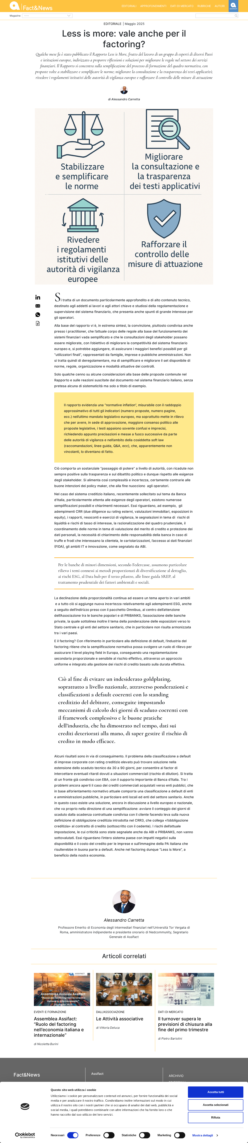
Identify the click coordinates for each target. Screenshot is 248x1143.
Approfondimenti (153, 6)
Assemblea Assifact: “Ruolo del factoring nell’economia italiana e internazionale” (59, 1027)
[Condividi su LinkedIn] (38, 297)
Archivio (176, 1076)
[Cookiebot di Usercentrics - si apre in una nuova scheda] (25, 1135)
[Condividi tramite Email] (38, 306)
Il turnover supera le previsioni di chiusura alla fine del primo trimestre (185, 1024)
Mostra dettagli (202, 1135)
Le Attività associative (119, 1019)
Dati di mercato (182, 6)
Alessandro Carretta (124, 920)
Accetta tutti (216, 1092)
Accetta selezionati (215, 1104)
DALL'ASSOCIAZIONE (110, 1012)
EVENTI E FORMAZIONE (50, 1012)
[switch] (109, 1135)
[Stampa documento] (38, 323)
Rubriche (204, 6)
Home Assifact (233, 6)
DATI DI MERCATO (170, 1012)
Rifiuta (215, 1117)
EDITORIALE (112, 24)
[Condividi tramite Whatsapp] (38, 315)
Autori (220, 6)
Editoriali (129, 6)
